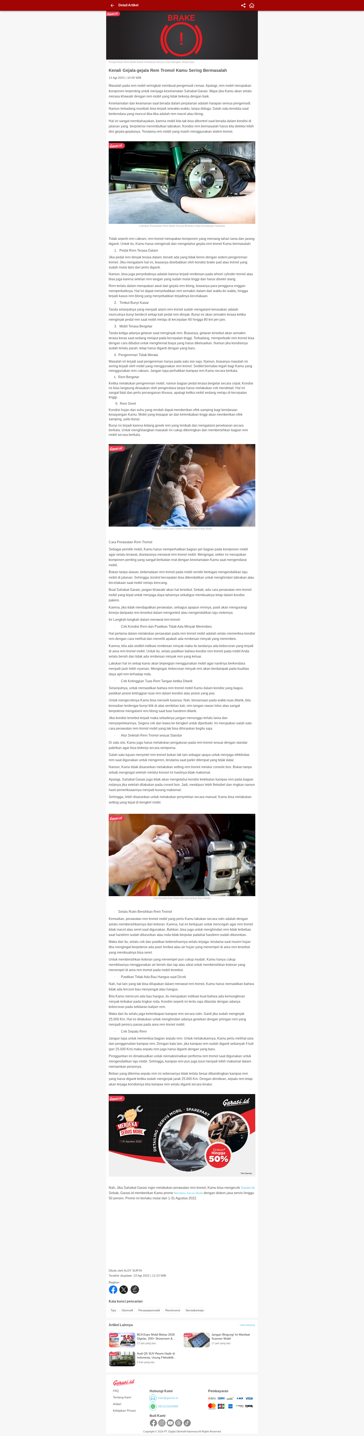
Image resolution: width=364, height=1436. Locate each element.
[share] (243, 5)
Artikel (117, 1404)
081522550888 (168, 1406)
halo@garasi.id (168, 1398)
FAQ (116, 1390)
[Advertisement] (182, 1239)
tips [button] (113, 1310)
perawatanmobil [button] (149, 1310)
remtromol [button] (172, 1310)
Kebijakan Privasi (124, 1410)
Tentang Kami (122, 1397)
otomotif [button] (127, 1310)
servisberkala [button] (195, 1310)
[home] (251, 5)
